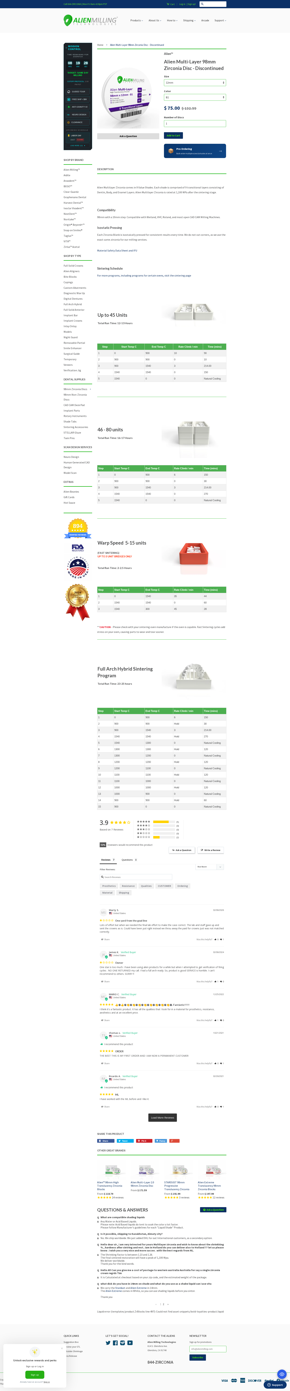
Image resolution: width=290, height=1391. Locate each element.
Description (105, 169)
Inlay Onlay (70, 326)
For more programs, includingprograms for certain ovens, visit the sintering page (144, 275)
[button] (216, 939)
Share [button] (107, 939)
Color (167, 91)
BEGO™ (68, 186)
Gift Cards (69, 497)
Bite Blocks (70, 276)
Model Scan (70, 472)
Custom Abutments (75, 287)
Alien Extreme (138, 1287)
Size (166, 76)
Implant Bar (71, 315)
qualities (146, 886)
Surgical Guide (72, 353)
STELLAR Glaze (72, 432)
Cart (172, 4)
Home (100, 44)
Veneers (68, 364)
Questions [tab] (127, 859)
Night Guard (71, 337)
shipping (124, 892)
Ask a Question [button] (183, 850)
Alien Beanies (71, 491)
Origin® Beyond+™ (74, 224)
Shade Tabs (70, 421)
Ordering (182, 886)
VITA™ (67, 241)
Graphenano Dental (75, 197)
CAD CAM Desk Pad (74, 405)
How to (171, 20)
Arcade (205, 20)
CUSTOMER (164, 886)
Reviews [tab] (105, 859)
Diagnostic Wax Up (74, 293)
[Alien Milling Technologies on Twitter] (108, 1344)
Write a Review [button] (212, 850)
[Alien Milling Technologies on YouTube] (130, 1344)
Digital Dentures (73, 298)
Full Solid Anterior (74, 309)
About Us (154, 20)
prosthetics (109, 886)
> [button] (162, 1118)
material (107, 892)
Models (68, 331)
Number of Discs (174, 117)
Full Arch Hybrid (73, 304)
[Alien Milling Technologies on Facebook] (115, 1344)
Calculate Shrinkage (73, 1351)
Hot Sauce (69, 502)
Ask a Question (128, 136)
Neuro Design (71, 457)
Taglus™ (68, 235)
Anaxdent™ (70, 180)
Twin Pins (69, 438)
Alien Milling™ (72, 169)
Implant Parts (72, 410)
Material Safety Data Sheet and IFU (117, 250)
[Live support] (282, 1374)
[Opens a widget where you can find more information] (275, 1385)
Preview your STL (72, 1346)
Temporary (70, 359)
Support (220, 20)
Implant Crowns (73, 320)
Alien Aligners (72, 271)
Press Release (70, 1356)
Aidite (67, 175)
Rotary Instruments (75, 416)
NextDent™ (70, 213)
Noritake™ (70, 219)
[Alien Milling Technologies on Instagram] (122, 1344)
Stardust (120, 1287)
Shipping (188, 20)
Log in (182, 4)
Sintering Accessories (76, 427)
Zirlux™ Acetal (72, 246)
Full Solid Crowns (73, 265)
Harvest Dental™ (73, 202)
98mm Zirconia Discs (75, 389)
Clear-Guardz (71, 191)
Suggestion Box (71, 1342)
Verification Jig (72, 370)
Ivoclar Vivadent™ (74, 208)
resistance (128, 886)
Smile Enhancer (73, 348)
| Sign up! (191, 4)
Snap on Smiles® (73, 230)
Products (135, 20)
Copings (68, 282)
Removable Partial (74, 342)
